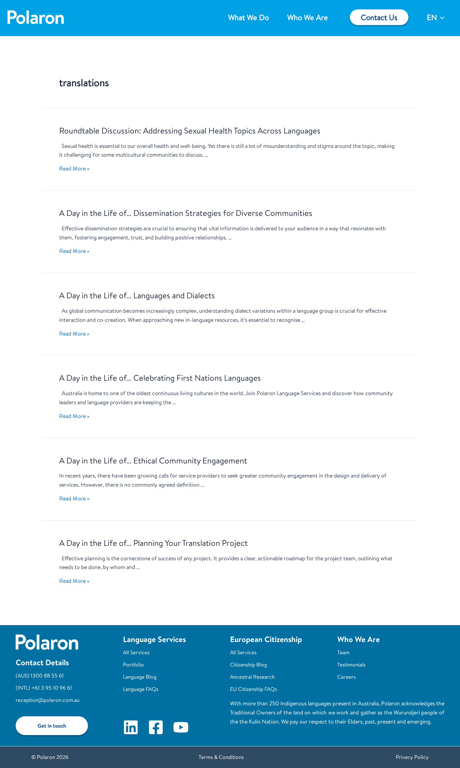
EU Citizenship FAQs (253, 688)
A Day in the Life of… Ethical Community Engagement (153, 460)
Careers (346, 676)
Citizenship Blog (248, 664)
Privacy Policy (412, 756)
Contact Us (379, 17)
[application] (440, 17)
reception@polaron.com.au (47, 699)
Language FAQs (140, 688)
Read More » (74, 168)
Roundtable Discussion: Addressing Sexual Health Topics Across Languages (189, 130)
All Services (136, 652)
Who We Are (307, 17)
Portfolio (133, 664)
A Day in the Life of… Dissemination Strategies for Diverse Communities (185, 212)
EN (432, 17)
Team (343, 652)
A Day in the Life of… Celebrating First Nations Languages (160, 377)
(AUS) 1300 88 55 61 (40, 675)
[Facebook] (156, 727)
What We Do (248, 17)
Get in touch (52, 725)
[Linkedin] (131, 727)
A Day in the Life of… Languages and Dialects (137, 295)
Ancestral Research (252, 676)
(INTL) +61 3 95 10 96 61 (44, 687)
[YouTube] (181, 727)
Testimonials (351, 664)
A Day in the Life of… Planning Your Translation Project (153, 542)
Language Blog (139, 676)
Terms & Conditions (221, 756)
